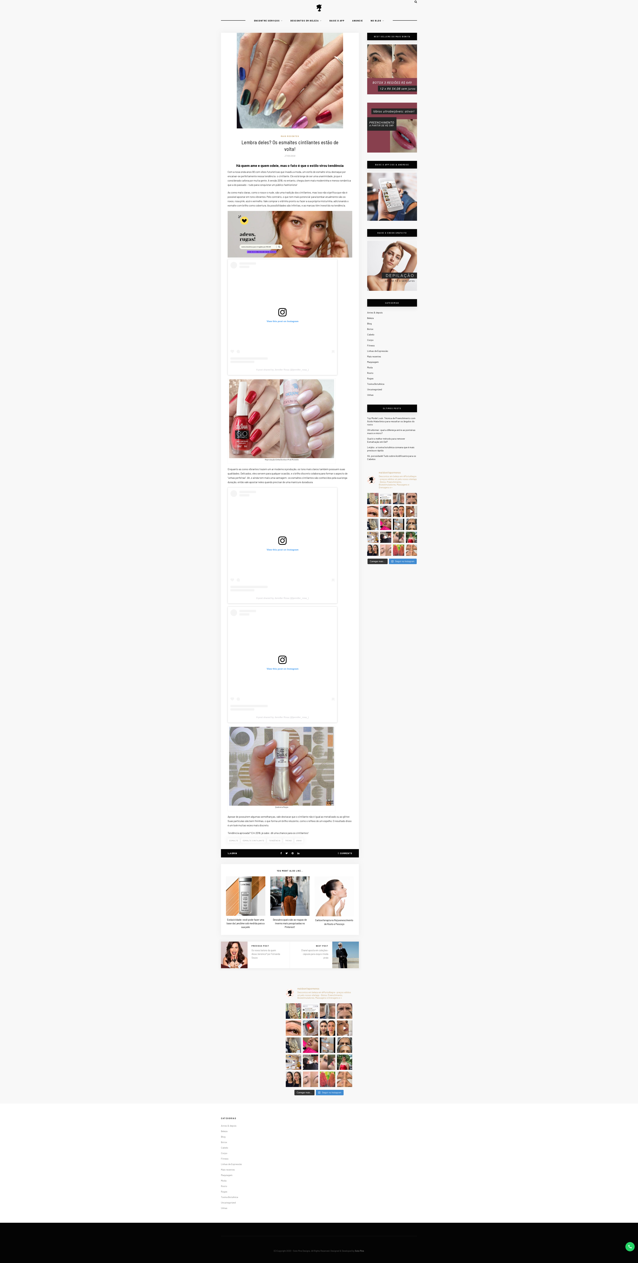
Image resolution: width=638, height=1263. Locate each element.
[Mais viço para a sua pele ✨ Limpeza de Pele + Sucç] (411, 550)
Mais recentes (290, 136)
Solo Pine (359, 1251)
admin (233, 853)
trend (288, 840)
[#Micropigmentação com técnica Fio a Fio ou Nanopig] (385, 550)
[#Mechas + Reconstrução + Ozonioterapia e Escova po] (372, 524)
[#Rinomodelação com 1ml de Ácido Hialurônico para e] (398, 537)
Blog (369, 323)
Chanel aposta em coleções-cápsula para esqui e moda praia (314, 954)
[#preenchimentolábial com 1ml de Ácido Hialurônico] (385, 524)
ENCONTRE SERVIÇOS (267, 20)
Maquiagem (373, 362)
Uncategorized (374, 389)
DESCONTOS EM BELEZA (304, 20)
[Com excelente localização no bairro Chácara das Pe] (372, 537)
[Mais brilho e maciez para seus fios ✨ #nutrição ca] (372, 498)
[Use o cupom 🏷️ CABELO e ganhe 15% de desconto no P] (385, 498)
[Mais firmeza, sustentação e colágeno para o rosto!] (398, 511)
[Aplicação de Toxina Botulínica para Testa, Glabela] (411, 524)
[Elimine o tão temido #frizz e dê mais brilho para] (398, 550)
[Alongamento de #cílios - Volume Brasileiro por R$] (372, 511)
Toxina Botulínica (375, 383)
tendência (274, 840)
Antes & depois (375, 312)
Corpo (370, 340)
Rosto (370, 372)
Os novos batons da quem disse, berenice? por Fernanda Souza (266, 954)
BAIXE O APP (337, 20)
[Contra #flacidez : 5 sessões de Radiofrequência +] (398, 498)
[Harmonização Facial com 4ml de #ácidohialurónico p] (411, 511)
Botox (370, 329)
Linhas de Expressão (377, 351)
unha (299, 840)
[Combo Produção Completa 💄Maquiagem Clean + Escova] (411, 537)
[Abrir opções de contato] (630, 1246)
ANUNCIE (357, 20)
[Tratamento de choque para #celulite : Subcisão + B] (385, 537)
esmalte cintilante (253, 840)
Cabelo (370, 334)
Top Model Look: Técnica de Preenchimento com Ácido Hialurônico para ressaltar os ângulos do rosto (391, 421)
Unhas (370, 394)
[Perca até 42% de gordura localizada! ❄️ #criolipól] (385, 511)
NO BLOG (376, 20)
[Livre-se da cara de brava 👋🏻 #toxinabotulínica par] (411, 498)
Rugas (370, 378)
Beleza (370, 318)
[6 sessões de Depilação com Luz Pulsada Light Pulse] (398, 524)
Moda (370, 367)
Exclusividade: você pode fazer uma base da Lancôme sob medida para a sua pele (246, 923)
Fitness (371, 345)
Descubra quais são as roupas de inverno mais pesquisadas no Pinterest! (290, 923)
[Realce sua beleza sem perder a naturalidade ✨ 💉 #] (372, 550)
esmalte (233, 840)
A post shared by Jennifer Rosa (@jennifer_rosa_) (282, 369)
